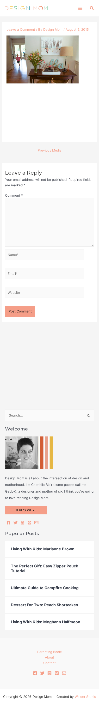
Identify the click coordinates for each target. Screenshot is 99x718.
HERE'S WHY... (26, 510)
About (49, 657)
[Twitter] (15, 523)
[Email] (36, 523)
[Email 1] (64, 673)
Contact (49, 663)
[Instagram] (22, 523)
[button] (92, 8)
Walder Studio (85, 697)
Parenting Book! (49, 652)
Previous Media (50, 150)
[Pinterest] (29, 523)
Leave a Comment (20, 29)
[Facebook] (8, 523)
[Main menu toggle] (80, 8)
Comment (14, 195)
